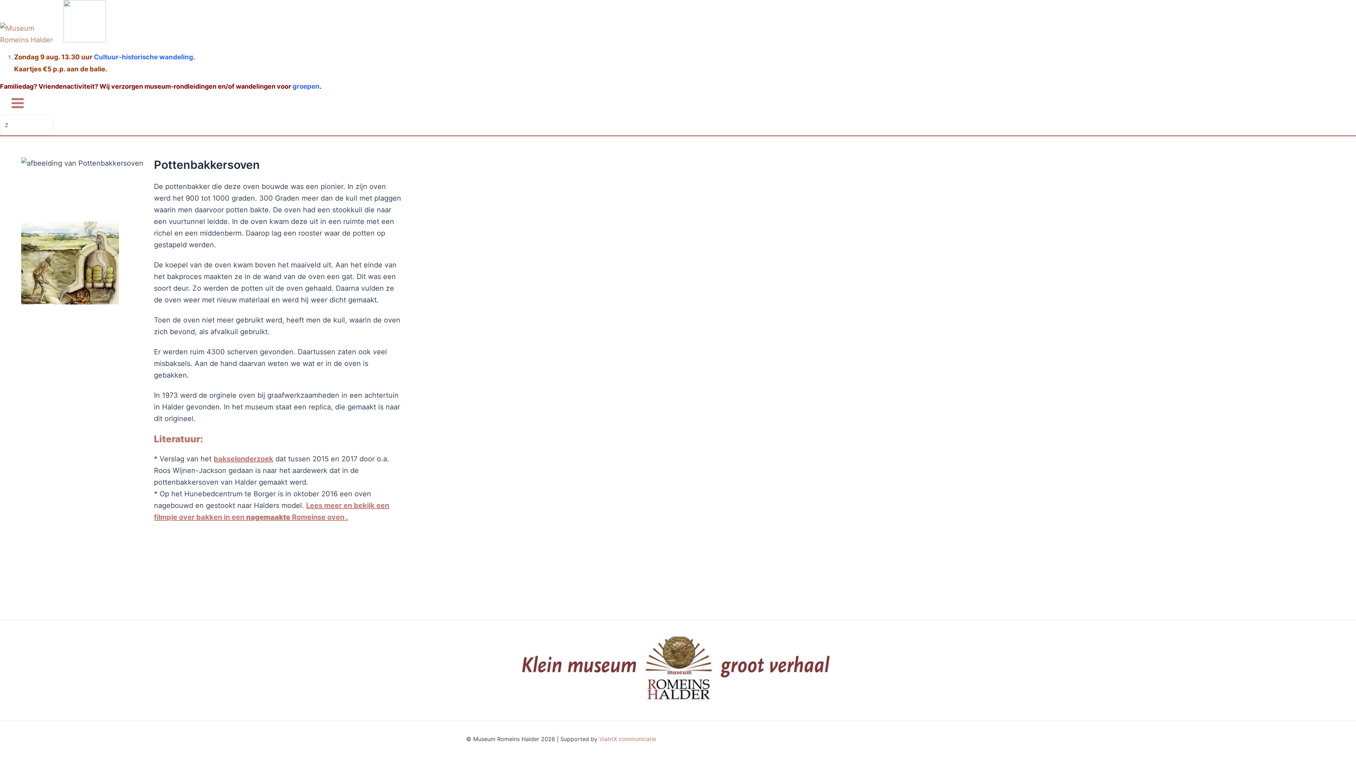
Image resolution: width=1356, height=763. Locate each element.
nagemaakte (268, 517)
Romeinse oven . (320, 517)
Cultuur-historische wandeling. (144, 57)
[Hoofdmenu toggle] (17, 103)
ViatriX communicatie (627, 739)
